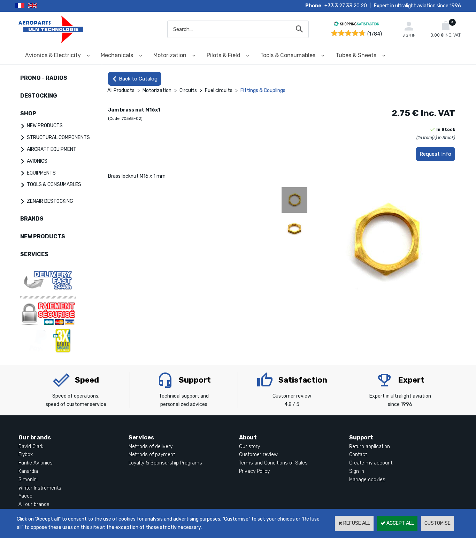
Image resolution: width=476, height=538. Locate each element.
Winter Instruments (39, 488)
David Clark (31, 446)
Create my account (370, 463)
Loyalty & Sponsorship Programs (165, 463)
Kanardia (28, 471)
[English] (41, 6)
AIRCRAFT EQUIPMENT (51, 149)
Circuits (188, 90)
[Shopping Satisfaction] (356, 25)
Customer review (258, 455)
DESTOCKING (38, 95)
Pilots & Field (223, 55)
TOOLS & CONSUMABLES (54, 184)
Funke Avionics (35, 463)
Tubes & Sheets (356, 55)
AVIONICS (37, 161)
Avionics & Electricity (53, 55)
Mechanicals (117, 55)
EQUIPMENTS (41, 173)
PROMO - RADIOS (43, 78)
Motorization (169, 55)
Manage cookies (367, 480)
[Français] (21, 6)
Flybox (25, 455)
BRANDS (32, 218)
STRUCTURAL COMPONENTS (58, 137)
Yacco (25, 496)
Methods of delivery (150, 446)
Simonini (28, 480)
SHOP (28, 113)
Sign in (356, 471)
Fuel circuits (218, 90)
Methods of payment (152, 455)
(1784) (374, 34)
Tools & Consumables (287, 55)
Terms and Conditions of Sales (273, 463)
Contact (358, 455)
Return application (369, 446)
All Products (121, 90)
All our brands (33, 504)
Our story (249, 446)
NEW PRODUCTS (45, 126)
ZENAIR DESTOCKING (50, 201)
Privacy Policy (254, 471)
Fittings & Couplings (262, 90)
